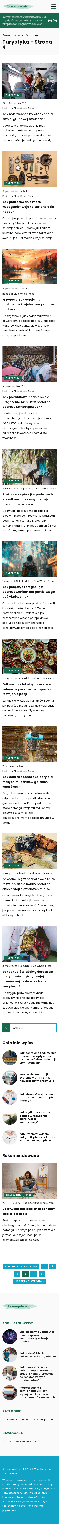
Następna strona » (29, 1281)
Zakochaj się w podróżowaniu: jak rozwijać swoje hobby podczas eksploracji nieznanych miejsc (24, 20)
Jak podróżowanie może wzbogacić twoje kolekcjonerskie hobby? (28, 207)
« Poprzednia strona (21, 1266)
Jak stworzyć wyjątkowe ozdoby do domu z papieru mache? (38, 1097)
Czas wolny (9, 1419)
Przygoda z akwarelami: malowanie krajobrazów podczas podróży (28, 304)
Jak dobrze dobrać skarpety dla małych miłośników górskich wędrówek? (27, 782)
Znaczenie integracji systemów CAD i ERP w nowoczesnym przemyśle (37, 1078)
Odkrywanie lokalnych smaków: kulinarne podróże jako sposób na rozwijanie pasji (29, 689)
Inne (51, 1419)
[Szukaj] (6, 1027)
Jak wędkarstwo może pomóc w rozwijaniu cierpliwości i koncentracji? (35, 1117)
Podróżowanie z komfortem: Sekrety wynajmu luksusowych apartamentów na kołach (37, 1392)
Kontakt (7, 1441)
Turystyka (25, 1419)
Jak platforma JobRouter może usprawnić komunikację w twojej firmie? (37, 1336)
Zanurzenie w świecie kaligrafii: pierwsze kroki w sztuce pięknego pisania (38, 1137)
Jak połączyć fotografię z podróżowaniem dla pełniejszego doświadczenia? (28, 592)
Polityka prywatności (28, 1441)
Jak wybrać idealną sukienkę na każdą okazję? (38, 1355)
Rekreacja (40, 1419)
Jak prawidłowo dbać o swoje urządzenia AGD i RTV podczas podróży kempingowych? (26, 402)
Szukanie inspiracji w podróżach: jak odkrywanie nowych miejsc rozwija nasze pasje (28, 499)
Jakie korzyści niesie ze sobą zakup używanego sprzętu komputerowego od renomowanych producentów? (36, 1374)
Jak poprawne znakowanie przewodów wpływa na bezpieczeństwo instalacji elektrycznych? (38, 1057)
